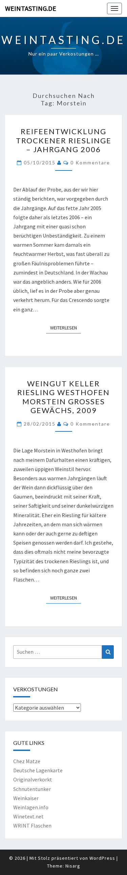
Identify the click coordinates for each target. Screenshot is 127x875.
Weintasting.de (30, 8)
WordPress (102, 858)
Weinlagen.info (30, 807)
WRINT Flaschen (32, 825)
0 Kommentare (90, 162)
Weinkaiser (26, 798)
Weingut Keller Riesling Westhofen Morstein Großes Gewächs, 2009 (63, 397)
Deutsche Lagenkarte (38, 770)
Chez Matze (26, 761)
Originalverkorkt (32, 779)
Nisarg (72, 866)
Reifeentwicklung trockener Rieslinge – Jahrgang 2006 (63, 140)
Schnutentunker (32, 789)
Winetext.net (28, 816)
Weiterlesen (65, 327)
